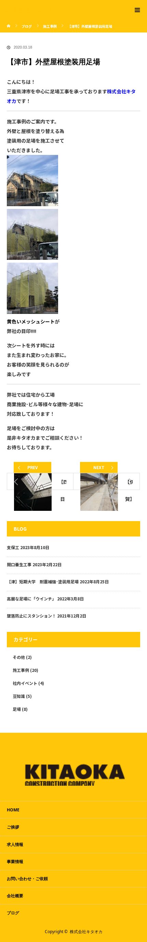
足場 (17, 709)
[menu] (137, 9)
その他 (19, 657)
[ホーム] (9, 21)
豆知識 (19, 696)
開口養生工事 (19, 564)
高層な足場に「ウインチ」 (31, 598)
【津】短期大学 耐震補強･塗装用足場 (43, 581)
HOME (13, 810)
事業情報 (15, 861)
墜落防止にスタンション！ (31, 616)
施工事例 (21, 670)
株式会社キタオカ (86, 931)
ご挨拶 (13, 827)
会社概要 (15, 896)
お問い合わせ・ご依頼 (27, 878)
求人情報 (15, 844)
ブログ (27, 26)
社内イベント (25, 683)
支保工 (13, 547)
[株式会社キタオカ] (63, 9)
